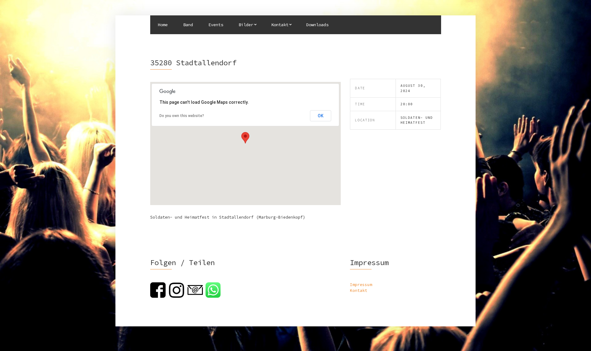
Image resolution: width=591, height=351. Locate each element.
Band (188, 24)
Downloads (317, 24)
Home (163, 24)
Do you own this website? (181, 116)
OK (321, 115)
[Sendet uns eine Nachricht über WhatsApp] (213, 289)
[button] (245, 137)
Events (215, 24)
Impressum (361, 284)
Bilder (246, 24)
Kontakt (279, 24)
